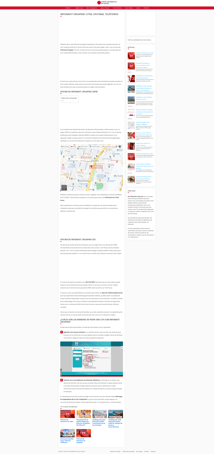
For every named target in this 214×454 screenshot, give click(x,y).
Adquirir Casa (79, 8)
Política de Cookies (115, 451)
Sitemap (153, 451)
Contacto (146, 451)
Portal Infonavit (117, 8)
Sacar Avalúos (129, 8)
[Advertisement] (91, 31)
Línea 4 (138, 8)
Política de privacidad (128, 451)
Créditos (67, 8)
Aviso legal (139, 451)
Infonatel (146, 8)
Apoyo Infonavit (105, 8)
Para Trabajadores (91, 8)
